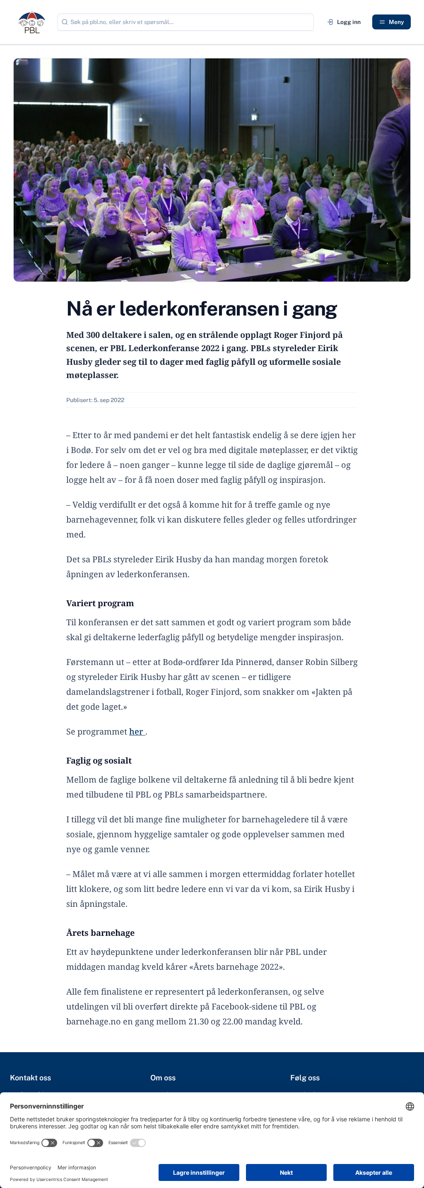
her (137, 731)
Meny (396, 22)
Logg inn (349, 22)
